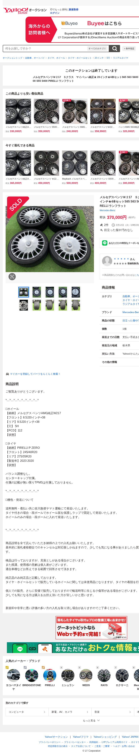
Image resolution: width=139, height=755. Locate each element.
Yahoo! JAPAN (130, 736)
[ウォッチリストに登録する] (27, 120)
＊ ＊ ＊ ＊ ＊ (121, 259)
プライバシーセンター (75, 742)
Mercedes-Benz (107, 210)
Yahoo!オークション (56, 736)
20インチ (99, 58)
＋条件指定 (129, 48)
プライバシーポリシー (49, 742)
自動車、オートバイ (35, 58)
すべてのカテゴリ (97, 48)
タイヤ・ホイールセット (80, 58)
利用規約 (93, 742)
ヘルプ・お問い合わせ (124, 746)
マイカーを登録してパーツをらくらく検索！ (35, 373)
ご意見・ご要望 (101, 746)
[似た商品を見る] (12, 276)
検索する (114, 48)
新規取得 (73, 9)
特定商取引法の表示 (58, 746)
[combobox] (45, 48)
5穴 (108, 58)
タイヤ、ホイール (56, 58)
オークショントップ (12, 58)
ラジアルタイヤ (120, 58)
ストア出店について (81, 746)
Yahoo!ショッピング (105, 736)
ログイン (55, 13)
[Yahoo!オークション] (25, 9)
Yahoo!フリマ (81, 736)
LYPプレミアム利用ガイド (114, 742)
